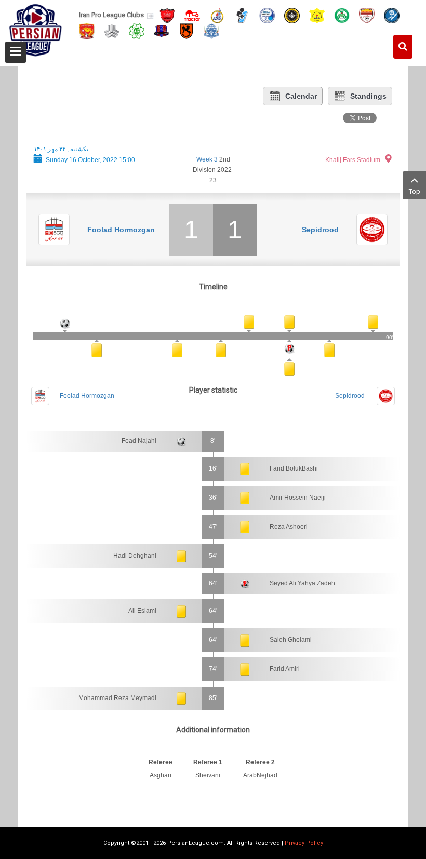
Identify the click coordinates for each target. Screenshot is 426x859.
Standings (368, 96)
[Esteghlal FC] (267, 15)
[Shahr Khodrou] (87, 30)
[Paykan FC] (242, 15)
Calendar (301, 96)
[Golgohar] (392, 15)
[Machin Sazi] (136, 30)
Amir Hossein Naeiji (298, 497)
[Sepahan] (292, 15)
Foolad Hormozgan (121, 229)
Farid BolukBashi (294, 468)
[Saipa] (111, 30)
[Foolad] (367, 15)
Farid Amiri (285, 669)
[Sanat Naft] (317, 15)
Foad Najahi (139, 441)
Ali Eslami (142, 610)
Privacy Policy (304, 843)
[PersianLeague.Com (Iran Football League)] (35, 30)
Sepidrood (320, 229)
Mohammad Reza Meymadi (117, 698)
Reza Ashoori (289, 526)
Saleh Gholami (291, 639)
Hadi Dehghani (134, 555)
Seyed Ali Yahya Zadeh (302, 583)
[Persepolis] (167, 15)
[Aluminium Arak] (211, 30)
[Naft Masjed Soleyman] (217, 15)
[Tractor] (192, 15)
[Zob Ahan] (342, 15)
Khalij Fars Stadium (352, 160)
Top (414, 191)
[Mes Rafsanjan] (186, 30)
